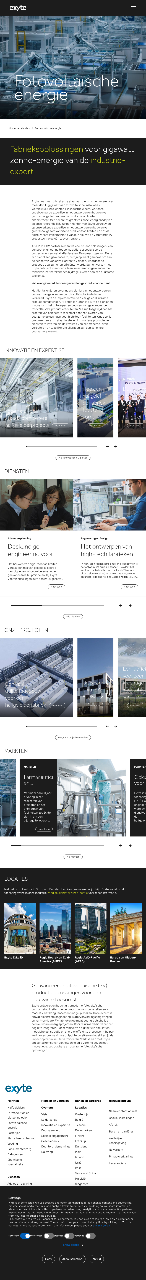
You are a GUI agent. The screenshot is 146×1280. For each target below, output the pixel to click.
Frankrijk (80, 1141)
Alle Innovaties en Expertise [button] (73, 457)
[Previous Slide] (120, 605)
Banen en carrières (88, 1100)
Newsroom (116, 1149)
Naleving (47, 1152)
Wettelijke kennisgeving (117, 1141)
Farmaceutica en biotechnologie (18, 1115)
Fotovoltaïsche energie (17, 1125)
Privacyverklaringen (122, 1156)
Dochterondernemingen (56, 1146)
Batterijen (13, 1133)
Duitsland (81, 1146)
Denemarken (83, 1130)
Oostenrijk (81, 1114)
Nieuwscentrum (120, 1100)
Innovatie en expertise (55, 1125)
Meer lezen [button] (60, 425)
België (79, 1119)
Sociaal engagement (54, 1135)
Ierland (79, 1157)
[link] (20, 958)
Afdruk (113, 1124)
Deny (48, 1259)
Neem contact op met (123, 1111)
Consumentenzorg (19, 1149)
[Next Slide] (130, 605)
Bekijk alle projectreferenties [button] (73, 737)
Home (12, 128)
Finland (80, 1135)
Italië (78, 1168)
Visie (44, 1114)
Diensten (13, 1177)
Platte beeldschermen (21, 1138)
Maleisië (80, 1178)
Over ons (47, 1107)
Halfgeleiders (16, 1107)
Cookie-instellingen (121, 1118)
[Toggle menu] (133, 8)
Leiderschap (49, 1119)
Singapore (81, 1184)
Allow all (97, 1259)
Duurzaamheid (50, 1130)
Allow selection (72, 1259)
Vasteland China (85, 1173)
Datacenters (15, 1154)
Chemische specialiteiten (16, 1162)
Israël (78, 1162)
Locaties (81, 1107)
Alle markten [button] (73, 856)
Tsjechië (80, 1125)
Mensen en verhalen (55, 1100)
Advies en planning (19, 1183)
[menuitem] (18, 8)
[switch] (49, 1236)
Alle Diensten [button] (73, 616)
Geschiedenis (50, 1141)
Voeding (12, 1143)
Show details (71, 1244)
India (78, 1152)
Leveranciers (117, 1163)
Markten (25, 128)
